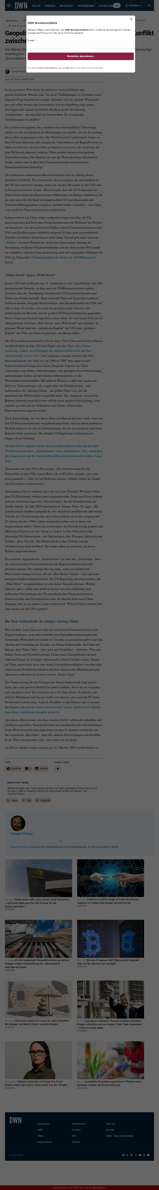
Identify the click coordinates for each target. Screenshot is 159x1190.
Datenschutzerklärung (47, 68)
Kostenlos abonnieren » (81, 56)
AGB (67, 68)
